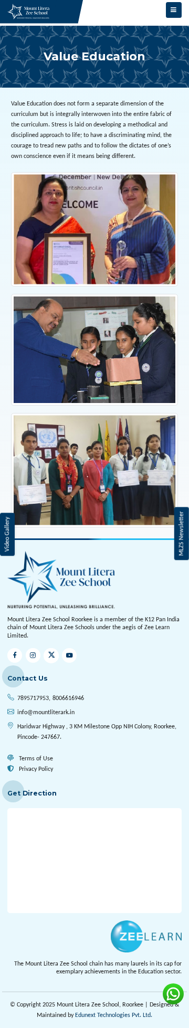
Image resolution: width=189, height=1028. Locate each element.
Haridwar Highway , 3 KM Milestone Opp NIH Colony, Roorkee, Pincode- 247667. (96, 732)
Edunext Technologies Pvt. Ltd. (113, 1015)
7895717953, (33, 698)
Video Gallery (7, 534)
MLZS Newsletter (181, 533)
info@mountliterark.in (46, 712)
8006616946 (68, 698)
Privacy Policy (35, 769)
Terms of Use (35, 759)
